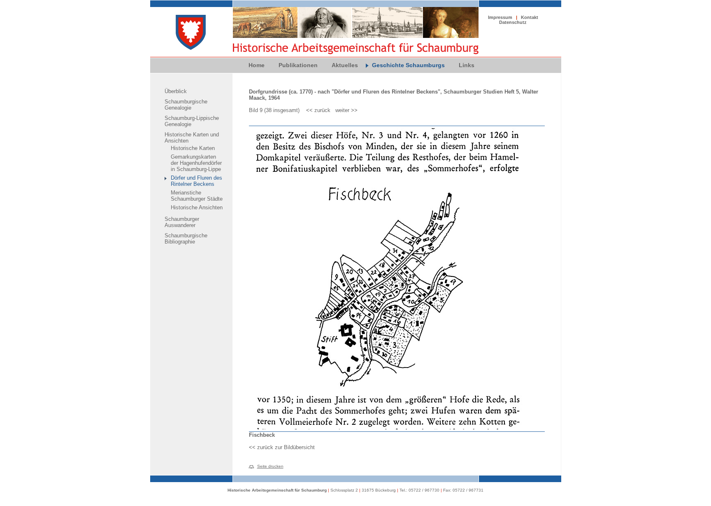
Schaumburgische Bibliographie (186, 238)
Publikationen (298, 65)
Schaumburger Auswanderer (182, 222)
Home (257, 65)
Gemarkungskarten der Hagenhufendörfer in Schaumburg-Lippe (196, 163)
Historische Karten (193, 148)
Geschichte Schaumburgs (408, 65)
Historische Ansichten (197, 207)
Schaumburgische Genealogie (186, 104)
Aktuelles (345, 65)
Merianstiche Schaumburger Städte (197, 196)
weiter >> (346, 110)
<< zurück (318, 110)
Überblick (176, 91)
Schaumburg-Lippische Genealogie (192, 121)
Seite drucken (270, 466)
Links (466, 65)
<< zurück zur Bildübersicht (282, 447)
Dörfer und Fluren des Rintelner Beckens (196, 181)
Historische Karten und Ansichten (192, 137)
